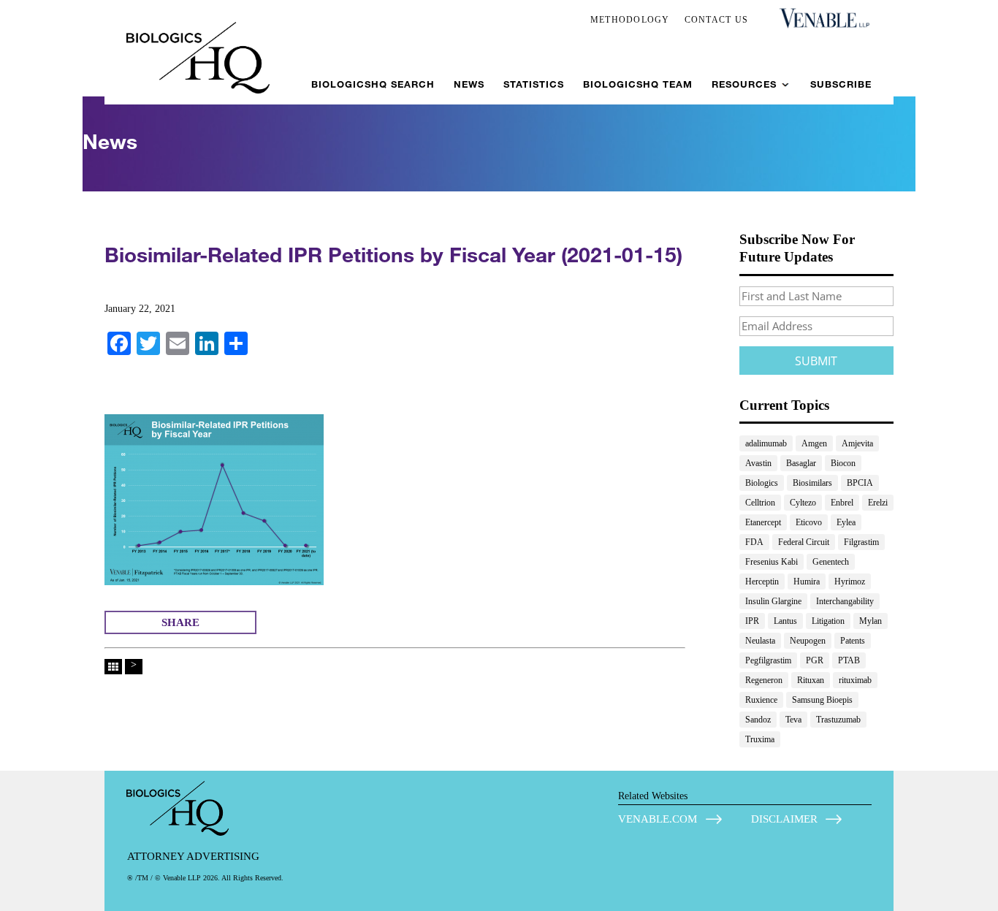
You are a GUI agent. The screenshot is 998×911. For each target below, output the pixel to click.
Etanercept (763, 522)
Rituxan (810, 680)
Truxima (759, 739)
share (180, 622)
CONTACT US (717, 20)
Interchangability (845, 601)
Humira (806, 581)
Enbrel (842, 503)
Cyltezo (803, 503)
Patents (852, 641)
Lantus (785, 621)
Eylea (846, 522)
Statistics (533, 84)
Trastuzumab (838, 719)
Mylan (870, 621)
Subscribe (841, 84)
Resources (744, 84)
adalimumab (766, 443)
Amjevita (857, 443)
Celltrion (760, 503)
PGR (814, 660)
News (469, 84)
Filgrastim (861, 542)
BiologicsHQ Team (638, 84)
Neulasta (760, 641)
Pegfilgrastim (768, 660)
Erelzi (878, 503)
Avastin (758, 463)
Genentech (830, 562)
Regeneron (763, 680)
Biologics (761, 483)
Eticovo (809, 522)
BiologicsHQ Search (373, 84)
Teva (793, 719)
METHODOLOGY (630, 20)
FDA (754, 542)
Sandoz (758, 719)
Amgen (814, 443)
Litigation (828, 621)
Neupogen (808, 641)
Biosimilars (812, 483)
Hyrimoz (849, 581)
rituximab (855, 680)
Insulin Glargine (773, 601)
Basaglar (801, 463)
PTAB (849, 660)
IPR (752, 621)
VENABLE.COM (657, 819)
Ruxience (761, 700)
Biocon (843, 463)
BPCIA (860, 483)
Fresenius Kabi (771, 562)
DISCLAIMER (784, 819)
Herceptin (762, 581)
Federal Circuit (803, 542)
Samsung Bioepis (822, 700)
